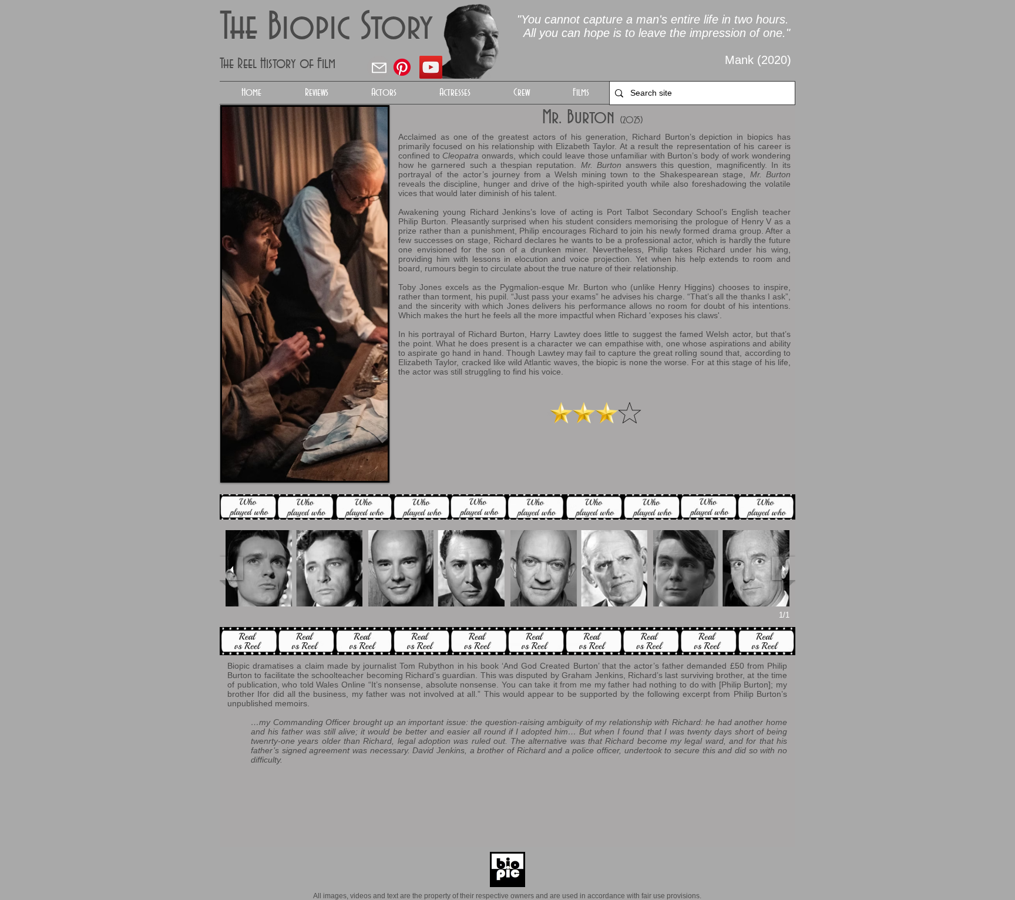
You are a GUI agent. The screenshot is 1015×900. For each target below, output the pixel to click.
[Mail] (379, 67)
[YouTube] (430, 67)
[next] (783, 568)
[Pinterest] (402, 67)
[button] (383, 93)
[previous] (231, 568)
